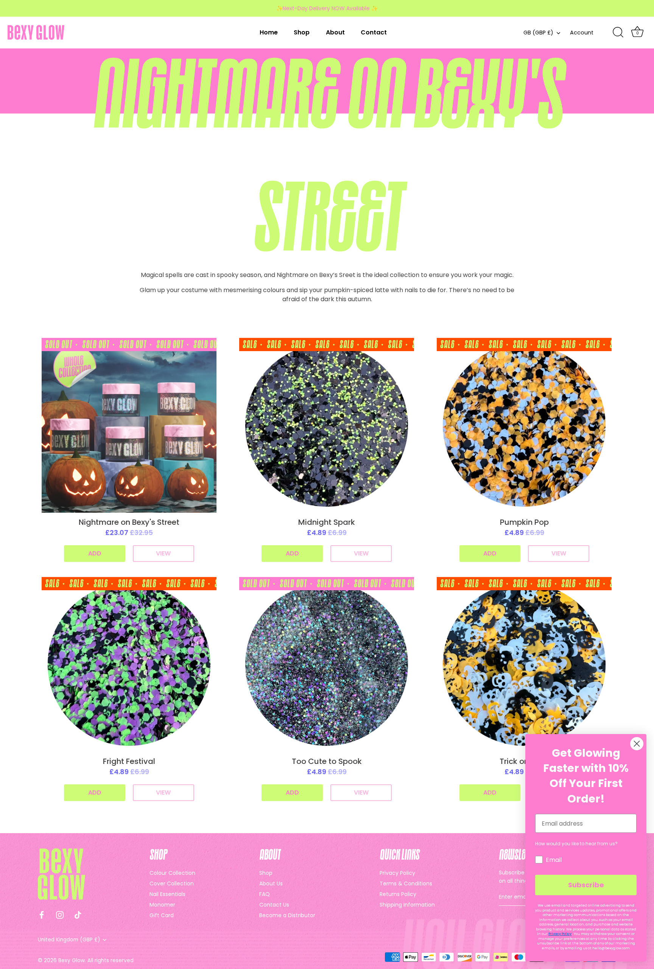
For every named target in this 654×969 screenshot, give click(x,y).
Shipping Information (407, 904)
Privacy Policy (397, 873)
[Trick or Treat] (524, 664)
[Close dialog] (636, 743)
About (335, 32)
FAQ (264, 894)
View (163, 553)
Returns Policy (398, 894)
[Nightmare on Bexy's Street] (129, 425)
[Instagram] (60, 914)
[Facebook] (41, 914)
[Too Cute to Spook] (326, 664)
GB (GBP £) (538, 32)
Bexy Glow (71, 960)
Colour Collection (172, 873)
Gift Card (161, 915)
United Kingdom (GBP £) (69, 939)
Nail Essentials (167, 894)
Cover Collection (171, 883)
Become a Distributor (287, 915)
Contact (374, 32)
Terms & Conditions (406, 883)
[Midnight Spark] (326, 425)
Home (269, 32)
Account (581, 32)
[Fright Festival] (129, 664)
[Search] (618, 32)
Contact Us (274, 904)
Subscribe (586, 885)
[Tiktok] (78, 914)
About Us (271, 883)
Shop (302, 32)
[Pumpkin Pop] (524, 425)
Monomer (162, 904)
